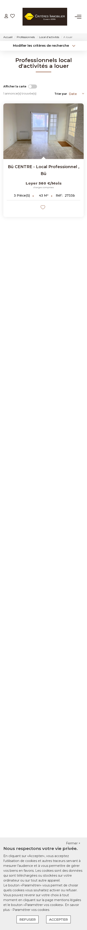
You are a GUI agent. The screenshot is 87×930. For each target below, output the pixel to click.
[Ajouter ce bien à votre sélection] (43, 208)
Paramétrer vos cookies (30, 910)
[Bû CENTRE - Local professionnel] (43, 131)
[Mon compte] (6, 17)
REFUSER (27, 919)
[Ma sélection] (12, 17)
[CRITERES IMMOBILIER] (45, 16)
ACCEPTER (58, 919)
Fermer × (73, 843)
